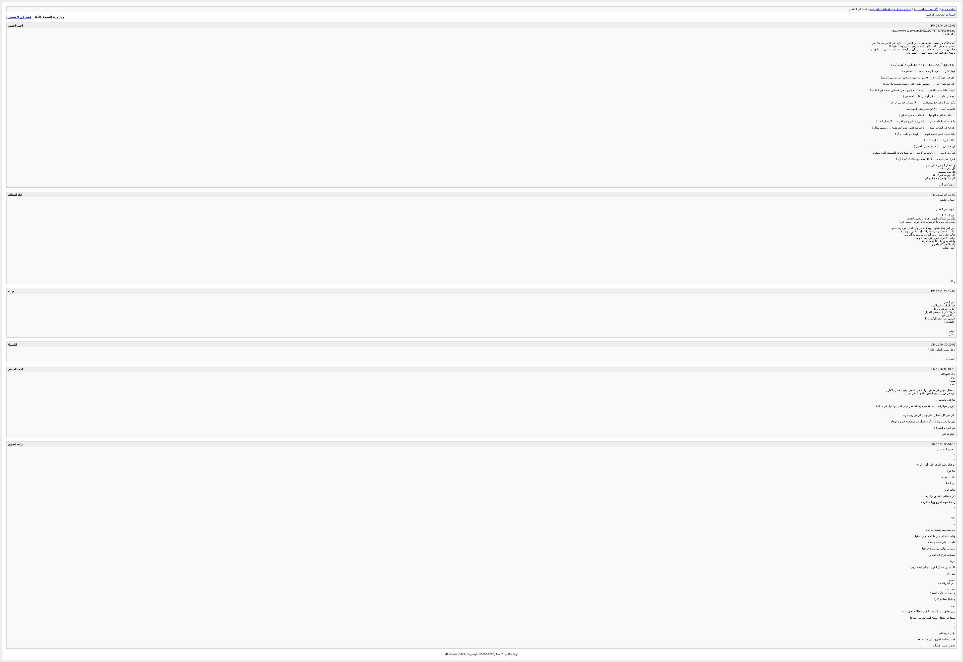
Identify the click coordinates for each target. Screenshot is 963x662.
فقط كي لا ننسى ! (18, 17)
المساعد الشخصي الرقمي (940, 14)
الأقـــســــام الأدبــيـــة (926, 9)
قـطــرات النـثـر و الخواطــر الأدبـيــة (890, 9)
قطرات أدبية (948, 9)
